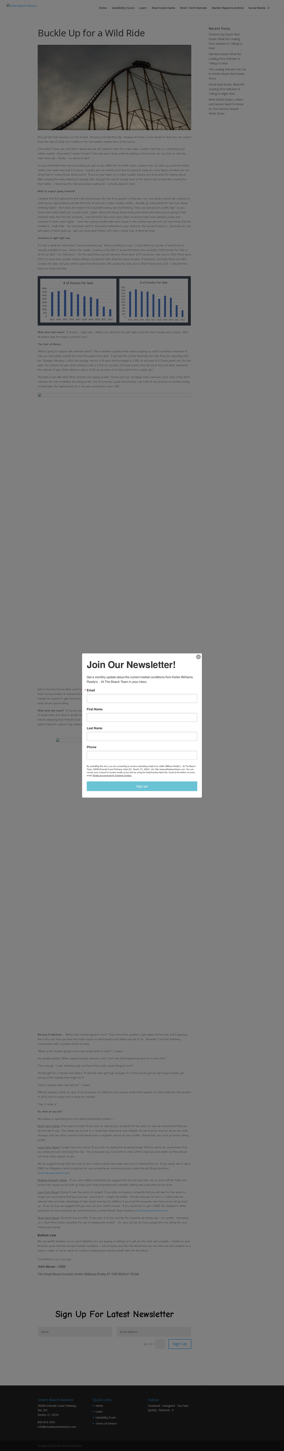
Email (91, 690)
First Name (95, 709)
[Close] (198, 656)
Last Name (94, 728)
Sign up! (142, 786)
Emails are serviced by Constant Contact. (112, 775)
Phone (91, 747)
